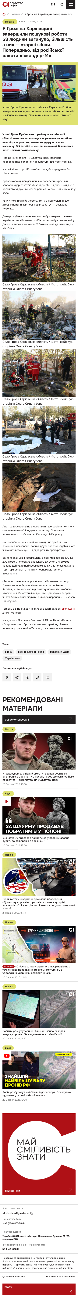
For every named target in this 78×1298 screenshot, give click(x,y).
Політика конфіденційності (61, 1276)
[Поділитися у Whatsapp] (37, 677)
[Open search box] (61, 4)
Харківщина (12, 658)
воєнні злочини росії (31, 651)
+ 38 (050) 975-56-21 (13, 1223)
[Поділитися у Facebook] (6, 677)
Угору (8, 1287)
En (53, 4)
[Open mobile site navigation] (70, 4)
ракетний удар (59, 651)
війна (8, 651)
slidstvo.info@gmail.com (15, 1213)
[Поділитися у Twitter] (27, 677)
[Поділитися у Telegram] (17, 677)
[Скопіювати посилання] (47, 677)
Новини (15, 14)
